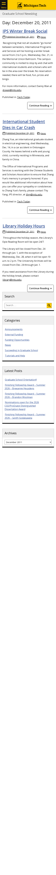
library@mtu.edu (12, 279)
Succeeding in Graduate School (21, 350)
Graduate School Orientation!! (21, 379)
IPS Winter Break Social (25, 31)
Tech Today (23, 97)
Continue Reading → (40, 105)
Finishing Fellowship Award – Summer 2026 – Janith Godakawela (25, 416)
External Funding (14, 334)
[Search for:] (26, 305)
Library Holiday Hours (24, 226)
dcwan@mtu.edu (12, 90)
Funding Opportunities (17, 339)
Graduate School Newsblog (19, 13)
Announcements (14, 329)
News (43, 37)
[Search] (49, 305)
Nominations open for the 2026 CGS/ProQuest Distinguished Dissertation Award (22, 406)
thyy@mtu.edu (34, 194)
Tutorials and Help (15, 355)
